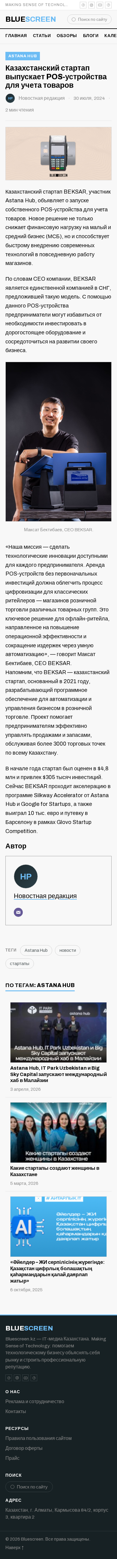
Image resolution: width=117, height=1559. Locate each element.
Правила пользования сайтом (38, 1438)
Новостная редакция (42, 98)
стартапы (19, 963)
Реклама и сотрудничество (34, 1401)
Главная (16, 35)
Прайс (12, 1458)
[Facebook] (108, 5)
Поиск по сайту (92, 19)
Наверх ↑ (14, 1547)
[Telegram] (83, 5)
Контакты (15, 1411)
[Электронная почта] (18, 912)
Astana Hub (22, 56)
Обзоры (67, 35)
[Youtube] (100, 5)
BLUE (30, 19)
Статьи (42, 35)
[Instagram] (91, 5)
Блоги (91, 35)
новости (67, 950)
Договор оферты (24, 1448)
